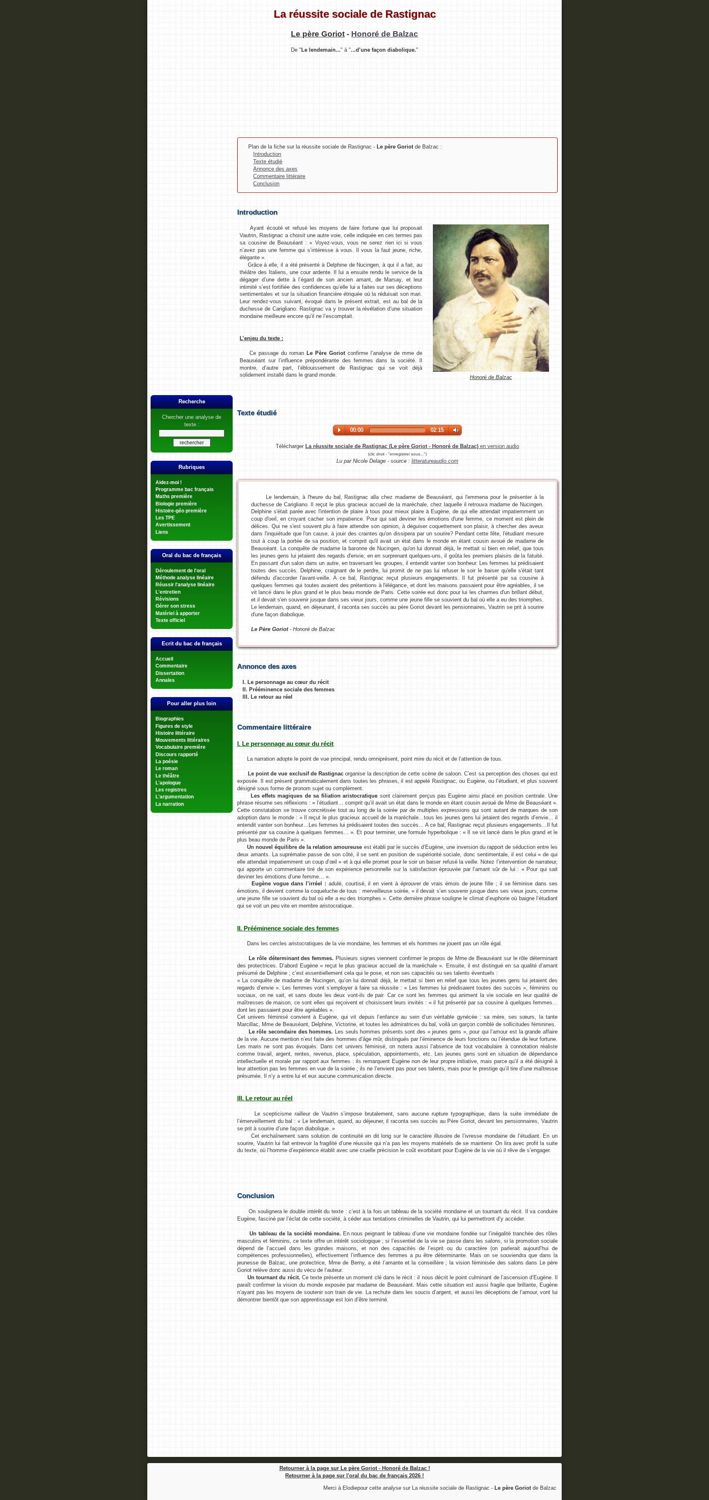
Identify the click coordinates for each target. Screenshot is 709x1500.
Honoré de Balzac (384, 34)
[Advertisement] (354, 94)
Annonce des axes (275, 169)
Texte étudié (267, 161)
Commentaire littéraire (279, 176)
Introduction (267, 154)
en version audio (412, 446)
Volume (454, 430)
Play (339, 430)
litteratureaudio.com (435, 461)
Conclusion (266, 184)
